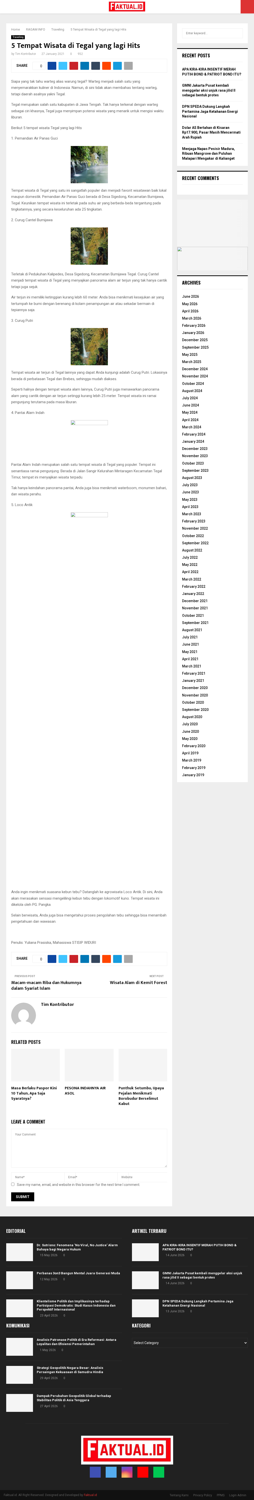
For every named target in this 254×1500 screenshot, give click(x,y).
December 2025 (195, 340)
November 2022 (195, 528)
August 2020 (192, 717)
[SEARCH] (238, 33)
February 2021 (193, 673)
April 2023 (190, 507)
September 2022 (195, 543)
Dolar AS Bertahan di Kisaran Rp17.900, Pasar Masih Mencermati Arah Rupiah (211, 132)
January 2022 (193, 594)
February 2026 (193, 326)
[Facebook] (95, 1472)
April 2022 (190, 572)
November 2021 (195, 608)
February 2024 (193, 434)
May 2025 (189, 355)
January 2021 (193, 681)
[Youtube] (142, 1472)
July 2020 (190, 724)
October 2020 (193, 702)
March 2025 (191, 362)
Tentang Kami (179, 1495)
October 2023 (193, 463)
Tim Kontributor (25, 54)
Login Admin (237, 1495)
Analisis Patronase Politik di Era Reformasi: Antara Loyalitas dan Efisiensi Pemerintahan (76, 1342)
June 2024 (190, 405)
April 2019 (190, 753)
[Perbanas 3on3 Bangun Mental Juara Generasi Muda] (19, 1280)
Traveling (18, 37)
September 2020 (195, 710)
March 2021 (191, 666)
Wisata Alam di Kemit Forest (138, 983)
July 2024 (190, 398)
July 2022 (190, 557)
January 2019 (193, 775)
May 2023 (189, 500)
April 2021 (190, 659)
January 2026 (193, 333)
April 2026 (190, 311)
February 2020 (193, 746)
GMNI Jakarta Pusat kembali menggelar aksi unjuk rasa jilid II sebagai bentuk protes (208, 90)
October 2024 (193, 384)
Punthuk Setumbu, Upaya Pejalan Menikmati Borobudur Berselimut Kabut (141, 1096)
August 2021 (192, 630)
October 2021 (193, 616)
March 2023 (191, 514)
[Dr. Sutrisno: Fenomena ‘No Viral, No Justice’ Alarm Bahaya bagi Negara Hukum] (19, 1252)
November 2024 (195, 376)
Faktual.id (90, 1495)
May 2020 (189, 739)
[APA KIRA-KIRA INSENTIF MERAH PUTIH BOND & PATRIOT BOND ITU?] (145, 1252)
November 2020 (195, 695)
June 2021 (190, 644)
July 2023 (190, 485)
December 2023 (195, 449)
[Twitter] (111, 1472)
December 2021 (195, 601)
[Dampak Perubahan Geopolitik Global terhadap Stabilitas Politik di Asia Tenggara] (19, 1403)
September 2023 (195, 471)
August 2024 (192, 391)
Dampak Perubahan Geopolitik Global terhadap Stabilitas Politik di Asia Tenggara (74, 1398)
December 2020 (195, 688)
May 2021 (189, 652)
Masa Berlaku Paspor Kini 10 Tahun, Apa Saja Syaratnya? (34, 1093)
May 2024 (189, 412)
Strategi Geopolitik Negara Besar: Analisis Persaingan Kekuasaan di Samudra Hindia (70, 1370)
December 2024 (195, 369)
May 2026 (189, 304)
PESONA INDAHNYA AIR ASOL (85, 1091)
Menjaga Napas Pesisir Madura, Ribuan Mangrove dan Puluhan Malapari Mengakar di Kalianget (208, 153)
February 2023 (193, 521)
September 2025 (195, 347)
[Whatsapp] (158, 1472)
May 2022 (189, 565)
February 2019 (193, 768)
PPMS (220, 1495)
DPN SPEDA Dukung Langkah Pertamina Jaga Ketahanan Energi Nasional (210, 111)
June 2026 (190, 296)
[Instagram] (127, 1472)
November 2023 (195, 456)
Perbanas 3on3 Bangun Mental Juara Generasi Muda (78, 1273)
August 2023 (192, 478)
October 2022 (193, 536)
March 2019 (191, 760)
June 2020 (190, 731)
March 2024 (191, 427)
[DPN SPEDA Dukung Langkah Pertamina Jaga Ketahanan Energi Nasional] (145, 1308)
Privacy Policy (202, 1495)
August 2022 (192, 550)
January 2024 (193, 441)
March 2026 (191, 318)
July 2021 (190, 637)
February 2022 (193, 586)
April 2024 (190, 420)
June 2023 (190, 492)
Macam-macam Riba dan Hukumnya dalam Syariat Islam (46, 985)
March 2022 (191, 579)
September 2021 (195, 623)
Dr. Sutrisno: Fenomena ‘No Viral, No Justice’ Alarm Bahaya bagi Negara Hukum (77, 1247)
